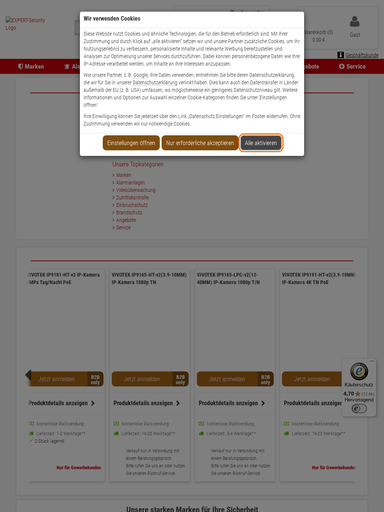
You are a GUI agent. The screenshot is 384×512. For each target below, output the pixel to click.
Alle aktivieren (261, 143)
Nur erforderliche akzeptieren (200, 143)
